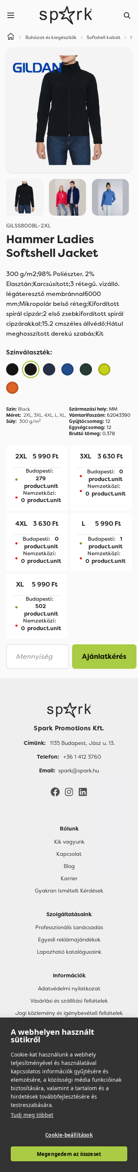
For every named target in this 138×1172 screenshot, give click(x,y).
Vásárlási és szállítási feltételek (69, 1000)
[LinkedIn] (82, 791)
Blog (69, 866)
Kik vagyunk (69, 841)
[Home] (10, 37)
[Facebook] (55, 791)
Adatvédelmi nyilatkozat (69, 988)
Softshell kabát (103, 37)
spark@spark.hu (78, 770)
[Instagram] (69, 791)
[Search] (127, 15)
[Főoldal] (69, 710)
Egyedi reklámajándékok (69, 939)
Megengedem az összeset (69, 1154)
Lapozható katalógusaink (69, 951)
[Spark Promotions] (65, 15)
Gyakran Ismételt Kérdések (69, 890)
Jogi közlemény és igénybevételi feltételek (69, 1012)
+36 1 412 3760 (82, 756)
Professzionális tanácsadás (69, 927)
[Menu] (10, 15)
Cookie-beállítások (69, 1134)
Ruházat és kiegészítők (51, 37)
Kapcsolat (69, 853)
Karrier (69, 878)
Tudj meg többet (32, 1114)
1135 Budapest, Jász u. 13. (82, 743)
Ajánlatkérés (104, 656)
